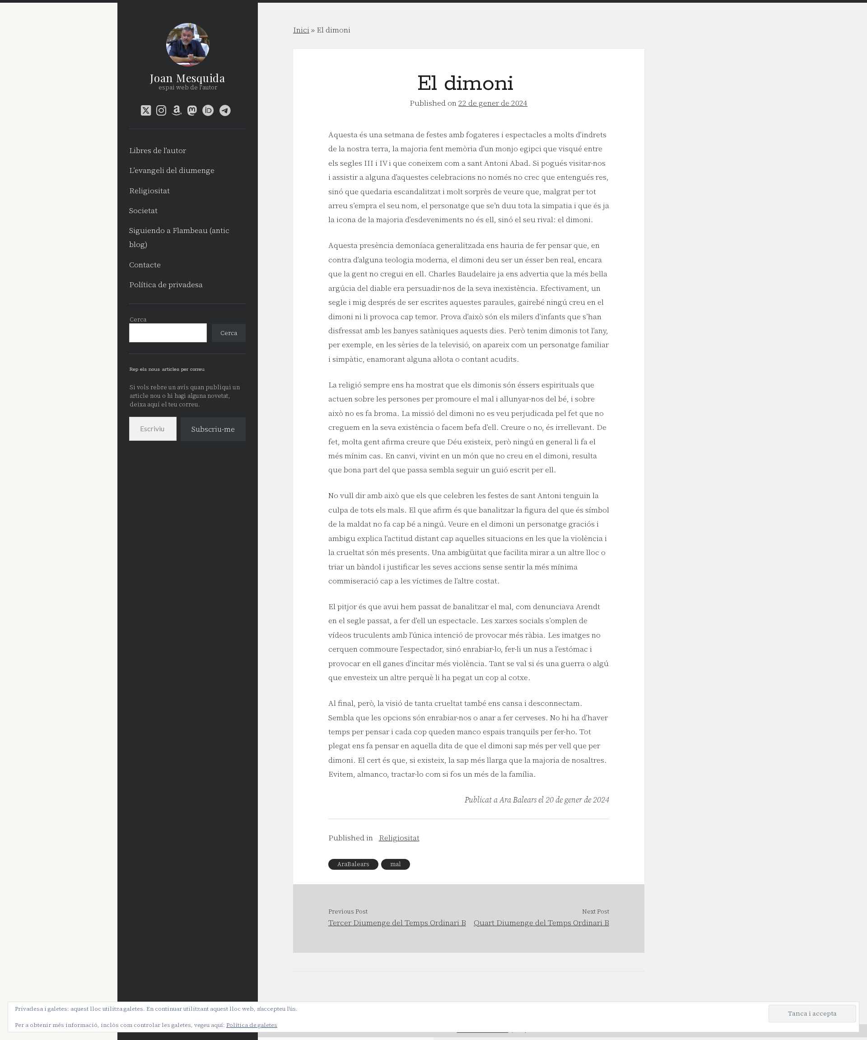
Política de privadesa (166, 284)
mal (395, 864)
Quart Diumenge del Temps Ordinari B (541, 922)
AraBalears (353, 864)
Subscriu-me (213, 429)
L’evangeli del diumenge (171, 170)
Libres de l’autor (157, 150)
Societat (143, 210)
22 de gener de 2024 (492, 103)
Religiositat (149, 190)
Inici (301, 29)
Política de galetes (251, 1025)
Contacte (145, 264)
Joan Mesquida (187, 77)
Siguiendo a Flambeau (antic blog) (179, 237)
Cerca (138, 319)
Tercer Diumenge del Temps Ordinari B (397, 922)
